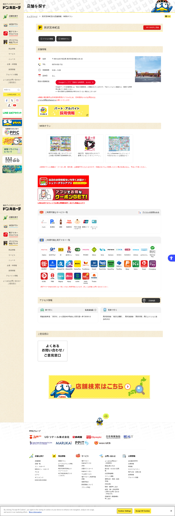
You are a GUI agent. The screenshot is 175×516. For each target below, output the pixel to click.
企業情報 (131, 456)
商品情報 (12, 49)
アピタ (37, 472)
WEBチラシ (65, 39)
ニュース (12, 59)
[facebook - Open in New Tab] (6, 101)
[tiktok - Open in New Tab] (9, 106)
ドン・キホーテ (40, 466)
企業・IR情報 (12, 64)
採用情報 (12, 69)
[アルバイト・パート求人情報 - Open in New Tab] (63, 111)
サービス (12, 54)
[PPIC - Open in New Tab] (12, 134)
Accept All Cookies (143, 511)
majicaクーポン (87, 471)
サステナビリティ (134, 469)
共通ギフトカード (87, 468)
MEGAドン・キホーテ (42, 469)
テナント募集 (109, 476)
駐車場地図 (89, 310)
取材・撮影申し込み (111, 487)
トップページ (32, 16)
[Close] (171, 510)
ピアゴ (37, 475)
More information (35, 512)
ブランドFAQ (86, 487)
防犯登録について (87, 484)
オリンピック (39, 477)
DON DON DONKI (41, 480)
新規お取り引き (110, 466)
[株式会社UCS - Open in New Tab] (102, 444)
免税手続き (85, 482)
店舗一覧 (38, 464)
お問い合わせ (110, 456)
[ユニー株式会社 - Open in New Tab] (35, 438)
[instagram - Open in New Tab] (17, 101)
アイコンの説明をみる (150, 212)
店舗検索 (38, 461)
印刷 (169, 16)
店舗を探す (99, 387)
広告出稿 (108, 484)
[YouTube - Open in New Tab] (14, 106)
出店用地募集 (109, 473)
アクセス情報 (48, 39)
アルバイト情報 (12, 75)
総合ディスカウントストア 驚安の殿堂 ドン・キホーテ (12, 6)
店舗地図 (151, 301)
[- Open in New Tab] (63, 186)
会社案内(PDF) (133, 461)
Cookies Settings (124, 511)
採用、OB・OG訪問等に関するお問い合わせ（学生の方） (112, 492)
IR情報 (130, 466)
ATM (83, 466)
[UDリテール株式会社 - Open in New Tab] (57, 438)
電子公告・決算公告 (134, 472)
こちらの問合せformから (47, 100)
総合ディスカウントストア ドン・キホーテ (12, 207)
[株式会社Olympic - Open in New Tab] (94, 438)
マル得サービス (87, 474)
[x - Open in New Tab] (12, 101)
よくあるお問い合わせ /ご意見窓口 (12, 81)
